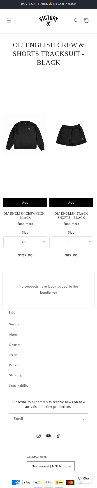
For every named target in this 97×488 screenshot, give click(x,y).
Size (25, 232)
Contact (14, 344)
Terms (13, 355)
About (13, 334)
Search (14, 324)
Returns (14, 365)
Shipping (15, 375)
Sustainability (18, 385)
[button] (9, 21)
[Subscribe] (83, 419)
